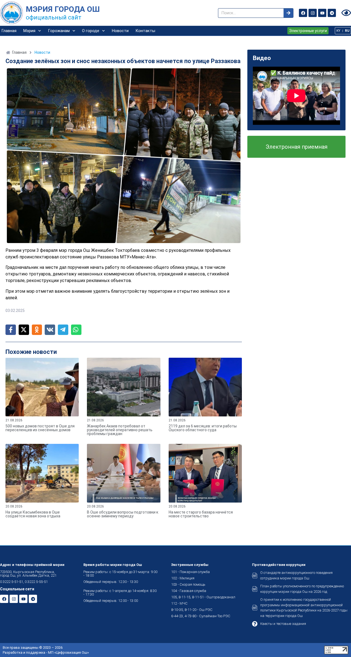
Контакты (145, 30)
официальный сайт (53, 17)
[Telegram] (332, 13)
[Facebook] (303, 13)
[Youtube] (322, 13)
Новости (120, 30)
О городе (90, 30)
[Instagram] (312, 13)
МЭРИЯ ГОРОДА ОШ (63, 9)
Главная (8, 30)
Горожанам (59, 30)
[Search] (288, 13)
